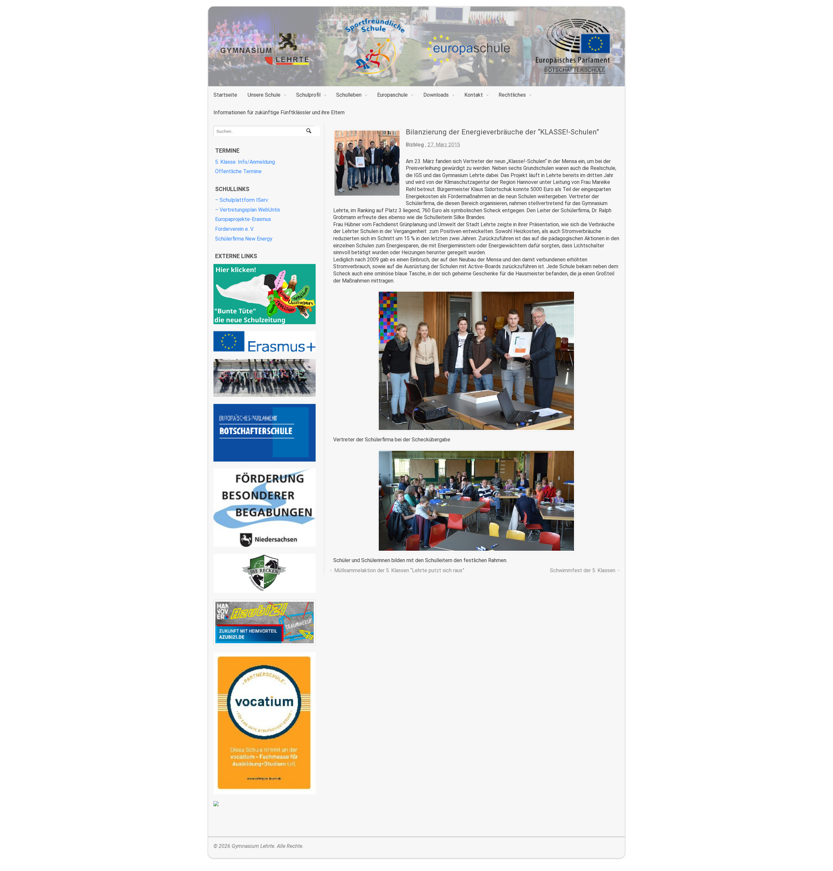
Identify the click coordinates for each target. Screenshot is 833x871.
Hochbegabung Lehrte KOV (264, 507)
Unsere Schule (264, 95)
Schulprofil (308, 95)
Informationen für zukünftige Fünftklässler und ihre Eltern (279, 112)
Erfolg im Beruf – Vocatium (264, 723)
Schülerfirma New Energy (243, 239)
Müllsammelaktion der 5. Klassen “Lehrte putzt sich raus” (399, 570)
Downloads (436, 95)
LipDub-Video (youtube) (264, 378)
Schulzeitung (264, 294)
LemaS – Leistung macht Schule (264, 803)
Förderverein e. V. (234, 229)
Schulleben (349, 95)
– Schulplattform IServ (241, 200)
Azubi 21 (264, 622)
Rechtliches (512, 95)
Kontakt (473, 95)
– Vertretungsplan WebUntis (247, 210)
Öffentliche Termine (238, 171)
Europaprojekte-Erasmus (243, 219)
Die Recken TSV (264, 573)
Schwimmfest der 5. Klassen (582, 570)
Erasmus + (264, 341)
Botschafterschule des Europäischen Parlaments (264, 433)
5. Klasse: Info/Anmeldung (245, 162)
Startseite (225, 95)
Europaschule (392, 95)
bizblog (415, 145)
